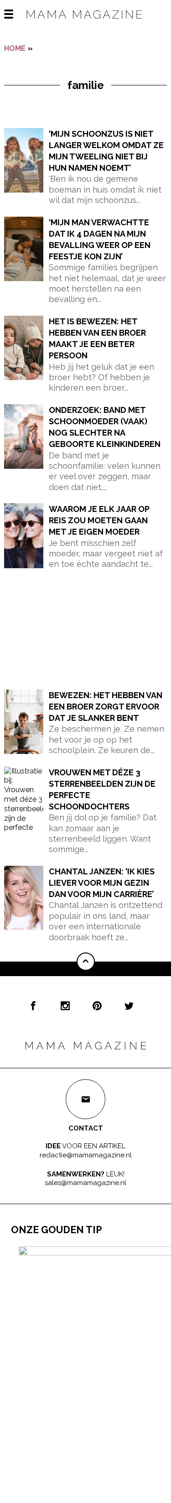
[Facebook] (33, 1005)
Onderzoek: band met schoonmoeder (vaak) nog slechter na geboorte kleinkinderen (105, 427)
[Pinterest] (97, 1005)
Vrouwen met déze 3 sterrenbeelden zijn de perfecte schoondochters (102, 790)
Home (15, 48)
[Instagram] (65, 1005)
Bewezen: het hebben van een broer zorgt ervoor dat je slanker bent (105, 706)
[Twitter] (129, 1005)
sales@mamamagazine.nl (85, 1183)
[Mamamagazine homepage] (85, 22)
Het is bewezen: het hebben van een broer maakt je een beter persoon (97, 339)
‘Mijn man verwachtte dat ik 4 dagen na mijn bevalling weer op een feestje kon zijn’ (99, 240)
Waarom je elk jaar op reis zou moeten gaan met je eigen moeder (99, 520)
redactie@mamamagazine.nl (86, 1155)
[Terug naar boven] (86, 961)
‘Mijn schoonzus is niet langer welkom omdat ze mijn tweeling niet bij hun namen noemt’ (106, 151)
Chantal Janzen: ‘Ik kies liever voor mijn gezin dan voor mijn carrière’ (102, 883)
